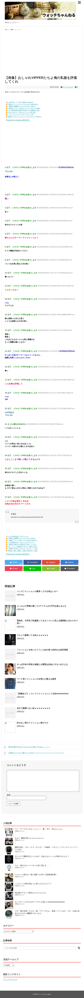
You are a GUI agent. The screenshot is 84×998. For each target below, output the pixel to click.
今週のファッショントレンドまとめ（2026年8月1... (23, 104)
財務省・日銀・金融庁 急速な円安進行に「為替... (23, 550)
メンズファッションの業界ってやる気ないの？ (37, 591)
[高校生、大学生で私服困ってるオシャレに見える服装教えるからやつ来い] (10, 625)
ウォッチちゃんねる (44, 994)
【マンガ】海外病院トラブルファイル (17, 536)
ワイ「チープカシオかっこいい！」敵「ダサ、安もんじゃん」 (39, 829)
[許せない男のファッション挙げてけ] (10, 727)
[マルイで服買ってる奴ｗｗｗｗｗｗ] (10, 639)
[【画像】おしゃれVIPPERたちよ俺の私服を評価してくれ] (69, 562)
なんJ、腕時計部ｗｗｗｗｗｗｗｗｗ (29, 838)
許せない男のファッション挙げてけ (32, 723)
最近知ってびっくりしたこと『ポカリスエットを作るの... (25, 116)
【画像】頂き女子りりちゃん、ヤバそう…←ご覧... (23, 548)
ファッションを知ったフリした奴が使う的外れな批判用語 (42, 650)
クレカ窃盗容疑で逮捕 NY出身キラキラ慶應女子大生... (24, 110)
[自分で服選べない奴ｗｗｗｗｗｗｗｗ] (10, 712)
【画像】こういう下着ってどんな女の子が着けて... (23, 540)
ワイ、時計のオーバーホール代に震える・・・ (33, 865)
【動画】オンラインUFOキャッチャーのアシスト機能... (24, 108)
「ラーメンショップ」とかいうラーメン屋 (20, 114)
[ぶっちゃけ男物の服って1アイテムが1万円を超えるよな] (10, 610)
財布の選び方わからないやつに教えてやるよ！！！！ (29, 747)
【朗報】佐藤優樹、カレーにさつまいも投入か (22, 106)
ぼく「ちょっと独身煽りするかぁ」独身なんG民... (23, 546)
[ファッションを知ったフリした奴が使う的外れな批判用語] (10, 654)
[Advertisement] (42, 54)
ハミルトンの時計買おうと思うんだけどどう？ (33, 884)
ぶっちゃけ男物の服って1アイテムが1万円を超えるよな (41, 606)
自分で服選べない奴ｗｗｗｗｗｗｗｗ (33, 708)
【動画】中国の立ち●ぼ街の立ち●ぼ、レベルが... (22, 544)
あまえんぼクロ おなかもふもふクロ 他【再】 (22, 112)
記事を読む (20, 594)
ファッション (68, 87)
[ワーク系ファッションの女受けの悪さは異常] (10, 683)
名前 (8, 795)
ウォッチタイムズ (10, 979)
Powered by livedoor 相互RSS (18, 120)
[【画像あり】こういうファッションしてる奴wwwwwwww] (10, 698)
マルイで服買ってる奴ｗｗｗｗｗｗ (32, 635)
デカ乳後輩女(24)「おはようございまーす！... (21, 542)
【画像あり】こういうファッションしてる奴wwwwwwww (42, 693)
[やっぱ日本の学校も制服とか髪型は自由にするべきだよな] (10, 668)
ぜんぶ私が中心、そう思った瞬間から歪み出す (19, 102)
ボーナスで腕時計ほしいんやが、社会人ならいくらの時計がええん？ (42, 856)
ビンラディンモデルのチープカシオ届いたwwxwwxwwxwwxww (40, 902)
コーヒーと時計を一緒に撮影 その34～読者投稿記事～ (36, 874)
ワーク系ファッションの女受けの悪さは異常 (36, 679)
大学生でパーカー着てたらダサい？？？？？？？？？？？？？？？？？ (36, 753)
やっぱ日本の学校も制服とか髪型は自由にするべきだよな (42, 664)
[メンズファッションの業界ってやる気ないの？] (10, 595)
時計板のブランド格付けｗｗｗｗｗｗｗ (30, 893)
